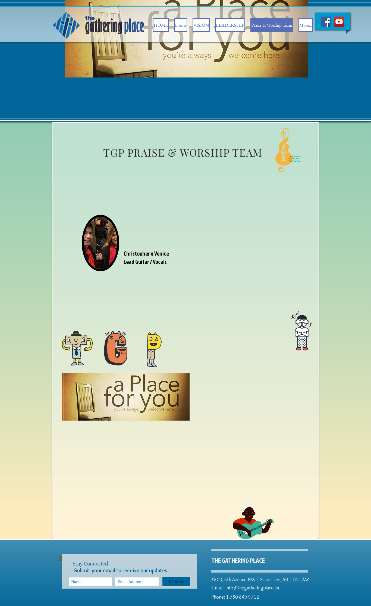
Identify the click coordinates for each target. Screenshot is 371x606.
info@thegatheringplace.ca (252, 588)
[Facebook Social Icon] (326, 22)
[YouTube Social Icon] (339, 22)
